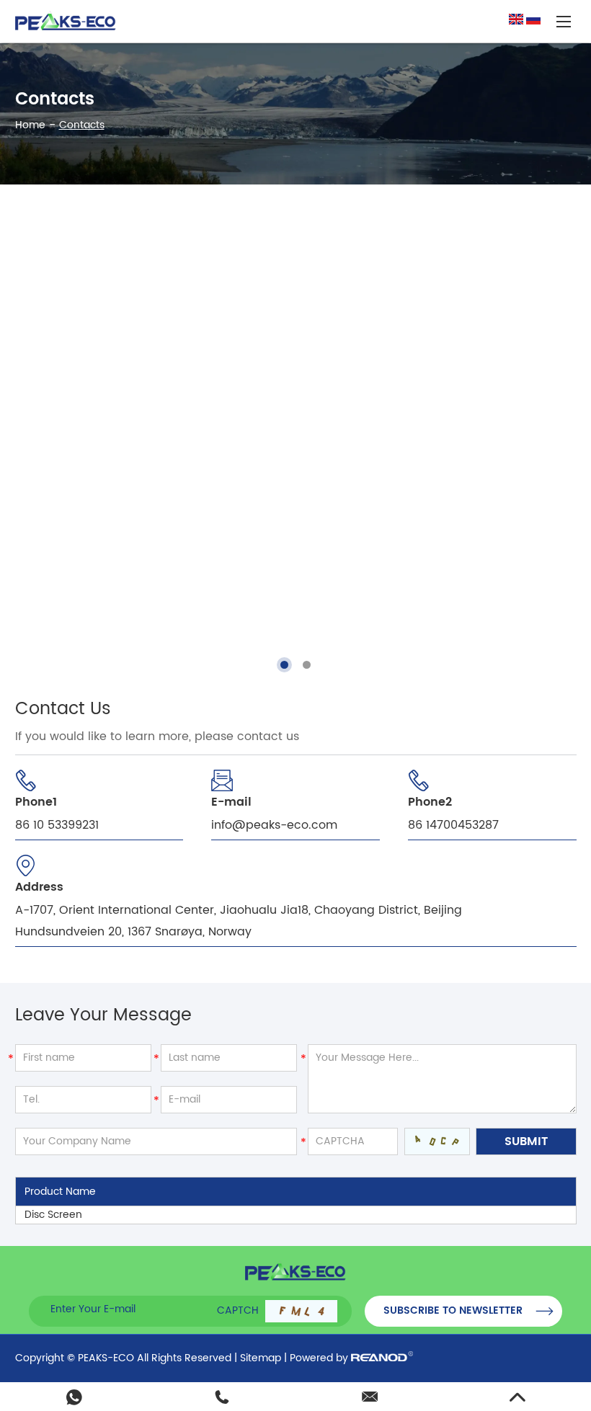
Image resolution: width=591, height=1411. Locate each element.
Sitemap (260, 1358)
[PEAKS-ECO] (65, 21)
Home (30, 125)
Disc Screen (53, 1214)
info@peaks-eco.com (274, 825)
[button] (284, 664)
